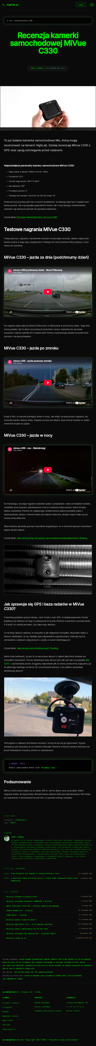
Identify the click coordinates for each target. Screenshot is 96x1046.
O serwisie (7, 1007)
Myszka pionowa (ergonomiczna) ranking (34, 959)
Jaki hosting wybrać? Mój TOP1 (26, 972)
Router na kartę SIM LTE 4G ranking (16, 962)
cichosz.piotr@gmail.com (77, 1003)
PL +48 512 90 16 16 (75, 1007)
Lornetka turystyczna (59, 959)
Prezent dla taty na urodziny (79, 959)
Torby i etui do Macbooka (71, 976)
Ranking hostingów (46, 972)
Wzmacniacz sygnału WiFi (25, 968)
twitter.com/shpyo (42, 1007)
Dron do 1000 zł (8, 968)
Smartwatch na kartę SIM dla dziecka (40, 965)
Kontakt (5, 1012)
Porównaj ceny (48, 768)
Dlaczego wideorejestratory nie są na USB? (37, 217)
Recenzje (21, 820)
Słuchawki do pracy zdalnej (74, 962)
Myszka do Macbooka (32, 976)
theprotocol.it (9, 1029)
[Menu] (92, 5)
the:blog (6, 1025)
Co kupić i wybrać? (10, 1003)
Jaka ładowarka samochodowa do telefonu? (47, 962)
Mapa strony (7, 1020)
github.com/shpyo (41, 1003)
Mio (12, 823)
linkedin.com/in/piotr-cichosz (48, 1011)
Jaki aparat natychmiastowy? (13, 965)
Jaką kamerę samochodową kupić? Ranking (37, 648)
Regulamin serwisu (10, 1016)
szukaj (80, 5)
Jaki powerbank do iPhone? (12, 979)
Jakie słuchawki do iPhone (50, 976)
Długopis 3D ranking (63, 965)
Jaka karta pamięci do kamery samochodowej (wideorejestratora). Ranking (52, 538)
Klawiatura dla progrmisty (82, 965)
